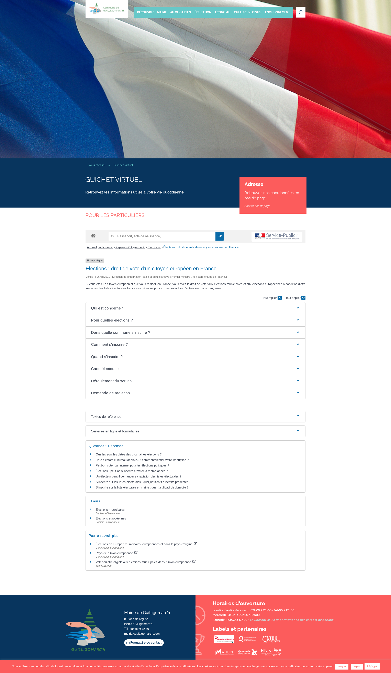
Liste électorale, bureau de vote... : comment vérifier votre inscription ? (142, 460)
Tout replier (270, 297)
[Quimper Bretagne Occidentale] (247, 642)
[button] (195, 308)
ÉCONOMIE (222, 12)
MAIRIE (162, 12)
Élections (154, 247)
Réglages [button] (372, 666)
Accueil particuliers (100, 247)
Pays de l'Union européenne (115, 553)
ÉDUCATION (203, 12)
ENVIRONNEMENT (277, 12)
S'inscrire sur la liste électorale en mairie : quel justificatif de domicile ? (142, 487)
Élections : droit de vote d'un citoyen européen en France (200, 247)
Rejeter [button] (357, 666)
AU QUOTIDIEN (180, 12)
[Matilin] (224, 655)
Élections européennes (111, 518)
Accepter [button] (342, 666)
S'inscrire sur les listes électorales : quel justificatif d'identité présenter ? (143, 482)
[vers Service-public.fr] (277, 237)
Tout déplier (293, 297)
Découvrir (145, 12)
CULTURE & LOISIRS (247, 12)
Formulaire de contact (145, 642)
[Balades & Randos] (224, 642)
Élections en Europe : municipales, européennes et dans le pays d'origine (144, 544)
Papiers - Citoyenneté (130, 247)
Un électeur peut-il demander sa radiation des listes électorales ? (138, 476)
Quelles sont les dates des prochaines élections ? (128, 454)
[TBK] (271, 642)
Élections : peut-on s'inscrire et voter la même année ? (132, 471)
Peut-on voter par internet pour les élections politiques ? (132, 465)
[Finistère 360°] (271, 655)
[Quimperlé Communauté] (247, 655)
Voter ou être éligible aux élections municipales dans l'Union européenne (144, 562)
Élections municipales (110, 509)
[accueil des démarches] (93, 235)
